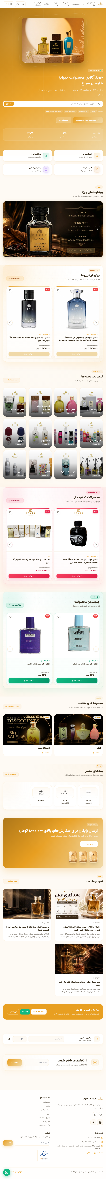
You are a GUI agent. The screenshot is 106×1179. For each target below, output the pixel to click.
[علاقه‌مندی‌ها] (23, 4)
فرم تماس (13, 1011)
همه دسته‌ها (13, 380)
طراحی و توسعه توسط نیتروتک (12, 1172)
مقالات (46, 4)
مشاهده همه (16, 278)
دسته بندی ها (91, 4)
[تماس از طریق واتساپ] (6, 1172)
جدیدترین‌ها (64, 120)
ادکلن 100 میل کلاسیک (53, 111)
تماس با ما (66, 4)
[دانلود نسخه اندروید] (100, 1122)
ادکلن (93, 111)
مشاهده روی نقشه (96, 1153)
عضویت (15, 1062)
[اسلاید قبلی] (8, 229)
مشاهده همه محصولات (86, 120)
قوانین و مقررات (44, 1117)
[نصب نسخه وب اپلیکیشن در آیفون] (93, 1122)
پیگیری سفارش (44, 1125)
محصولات (76, 4)
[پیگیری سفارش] (9, 1039)
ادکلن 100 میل (70, 111)
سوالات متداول (45, 1110)
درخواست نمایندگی (37, 4)
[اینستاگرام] (100, 1114)
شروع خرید (90, 844)
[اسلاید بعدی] (97, 229)
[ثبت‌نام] (5, 4)
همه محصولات (13, 706)
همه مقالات (12, 881)
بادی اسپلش (83, 111)
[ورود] (11, 4)
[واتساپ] (95, 1114)
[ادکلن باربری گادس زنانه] (53, 229)
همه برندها (12, 774)
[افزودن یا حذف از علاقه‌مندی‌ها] (58, 290)
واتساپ (25, 1011)
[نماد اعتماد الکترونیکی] (43, 1155)
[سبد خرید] (17, 4)
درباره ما (56, 4)
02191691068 (38, 1011)
